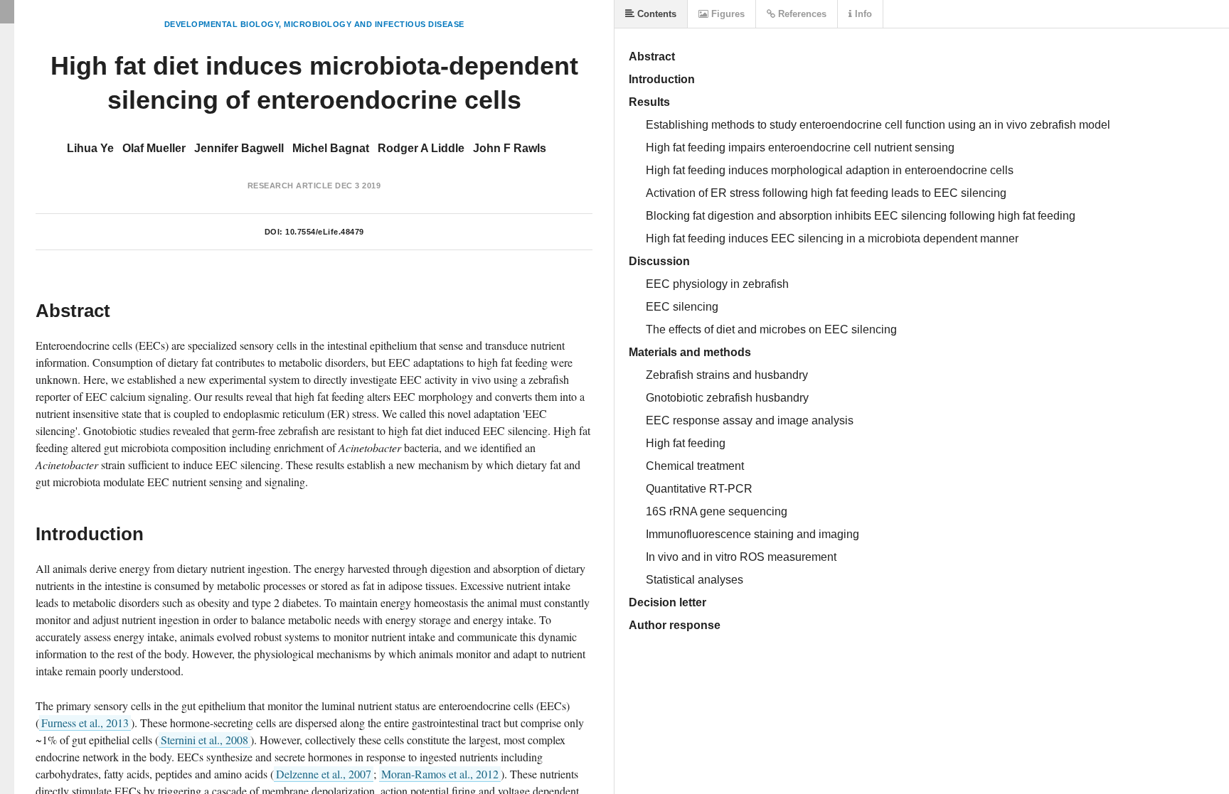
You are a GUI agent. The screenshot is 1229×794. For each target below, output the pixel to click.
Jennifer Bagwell (239, 148)
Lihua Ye (90, 148)
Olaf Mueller (154, 148)
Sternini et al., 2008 (204, 739)
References (800, 14)
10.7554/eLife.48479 (324, 231)
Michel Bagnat (330, 148)
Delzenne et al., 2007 (323, 773)
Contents (655, 14)
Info (862, 14)
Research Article (290, 185)
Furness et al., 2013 (85, 722)
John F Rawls (509, 148)
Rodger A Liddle (421, 148)
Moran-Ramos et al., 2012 (440, 773)
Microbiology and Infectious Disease (374, 24)
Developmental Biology (222, 24)
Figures (726, 14)
